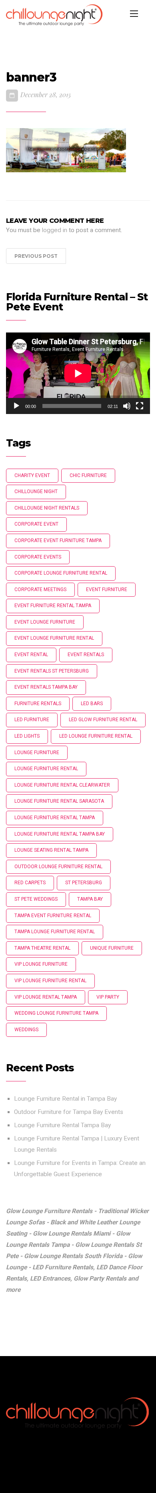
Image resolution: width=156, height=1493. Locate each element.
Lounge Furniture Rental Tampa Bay (62, 1125)
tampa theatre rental (42, 948)
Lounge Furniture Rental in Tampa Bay (65, 1098)
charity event (32, 475)
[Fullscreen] (140, 406)
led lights (27, 736)
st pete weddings (36, 899)
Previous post (36, 256)
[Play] (16, 406)
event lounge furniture (44, 622)
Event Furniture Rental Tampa (52, 605)
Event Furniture (106, 589)
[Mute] (127, 406)
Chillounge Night (36, 491)
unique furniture (112, 948)
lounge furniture (36, 752)
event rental (31, 654)
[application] (78, 373)
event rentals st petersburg (51, 671)
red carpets (30, 882)
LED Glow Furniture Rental (103, 719)
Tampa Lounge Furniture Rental (54, 931)
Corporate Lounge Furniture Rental (60, 573)
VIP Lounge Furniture (41, 964)
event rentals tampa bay (46, 687)
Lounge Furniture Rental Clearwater (62, 785)
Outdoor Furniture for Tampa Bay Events (68, 1112)
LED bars (92, 703)
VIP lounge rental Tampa (45, 997)
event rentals (86, 654)
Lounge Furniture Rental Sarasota (59, 801)
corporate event (36, 524)
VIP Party (107, 997)
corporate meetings (40, 589)
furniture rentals (37, 703)
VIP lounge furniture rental (50, 980)
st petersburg (83, 882)
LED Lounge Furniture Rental (95, 736)
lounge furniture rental (46, 768)
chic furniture (88, 475)
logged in (54, 230)
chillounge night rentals (46, 508)
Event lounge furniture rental (54, 638)
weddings (26, 1029)
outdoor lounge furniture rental (58, 866)
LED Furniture (31, 719)
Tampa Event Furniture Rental (52, 915)
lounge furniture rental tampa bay (59, 834)
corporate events (37, 557)
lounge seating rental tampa (51, 850)
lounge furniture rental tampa (54, 817)
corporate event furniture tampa (58, 540)
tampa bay (90, 899)
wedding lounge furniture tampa (56, 1013)
